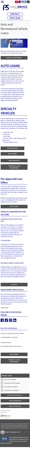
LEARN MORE (4, 308)
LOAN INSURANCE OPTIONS (9, 337)
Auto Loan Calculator (10, 379)
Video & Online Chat (15, 406)
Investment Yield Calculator (12, 383)
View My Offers (14, 206)
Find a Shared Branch (15, 400)
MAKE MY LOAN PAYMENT (14, 58)
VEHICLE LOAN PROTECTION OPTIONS (12, 333)
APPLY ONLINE (12, 154)
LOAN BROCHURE (6, 342)
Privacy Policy (4, 412)
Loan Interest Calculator (11, 386)
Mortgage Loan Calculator (11, 390)
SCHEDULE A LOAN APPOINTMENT (14, 167)
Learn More (14, 284)
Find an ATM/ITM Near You (15, 395)
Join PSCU (15, 14)
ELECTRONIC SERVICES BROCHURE (11, 346)
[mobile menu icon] (2, 2)
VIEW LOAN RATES (12, 148)
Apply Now (15, 18)
